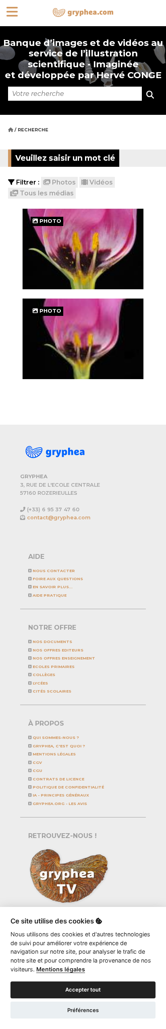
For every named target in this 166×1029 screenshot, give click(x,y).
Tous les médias (46, 193)
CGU (36, 770)
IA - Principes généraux (60, 795)
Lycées (39, 683)
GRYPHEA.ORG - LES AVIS (59, 803)
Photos (63, 182)
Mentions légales (53, 754)
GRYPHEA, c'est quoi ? (58, 746)
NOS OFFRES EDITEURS (57, 650)
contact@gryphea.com (59, 517)
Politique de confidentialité (67, 787)
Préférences (83, 1010)
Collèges (43, 674)
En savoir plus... (52, 587)
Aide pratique (48, 595)
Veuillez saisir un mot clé (65, 158)
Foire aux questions (57, 579)
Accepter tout (83, 989)
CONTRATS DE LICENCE (57, 779)
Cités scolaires (51, 691)
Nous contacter (53, 570)
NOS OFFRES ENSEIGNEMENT (63, 658)
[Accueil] (11, 130)
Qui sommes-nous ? (55, 737)
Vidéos (100, 182)
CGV (36, 762)
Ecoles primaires (53, 666)
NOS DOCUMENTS (51, 641)
